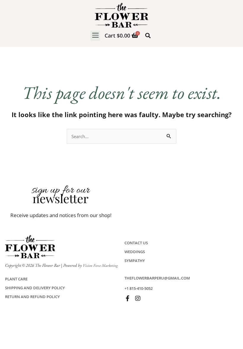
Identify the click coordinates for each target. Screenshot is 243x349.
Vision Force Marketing (100, 265)
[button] (95, 35)
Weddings (134, 251)
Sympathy (134, 260)
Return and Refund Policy (32, 296)
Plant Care (16, 279)
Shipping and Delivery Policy (35, 287)
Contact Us (136, 242)
